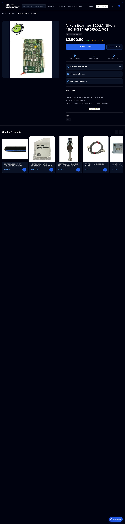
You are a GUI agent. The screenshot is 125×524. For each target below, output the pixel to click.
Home (4, 14)
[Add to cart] (24, 170)
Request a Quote (114, 47)
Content (60, 6)
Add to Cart (87, 47)
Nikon (68, 119)
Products (12, 14)
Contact (90, 6)
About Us (51, 6)
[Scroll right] (121, 132)
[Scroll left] (116, 132)
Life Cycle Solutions (75, 6)
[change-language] (119, 6)
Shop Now (101, 6)
